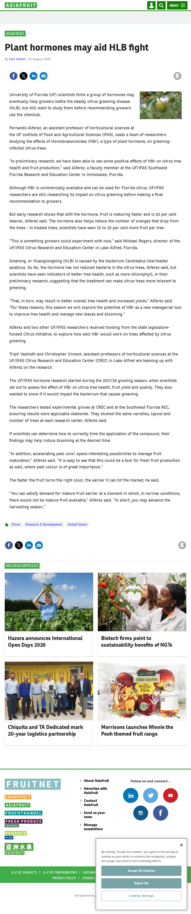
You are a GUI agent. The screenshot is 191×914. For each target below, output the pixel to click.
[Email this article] (43, 76)
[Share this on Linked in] (33, 76)
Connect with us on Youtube (170, 795)
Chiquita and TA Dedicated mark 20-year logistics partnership (45, 730)
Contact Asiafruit (91, 802)
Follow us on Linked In (130, 795)
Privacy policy (64, 878)
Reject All (141, 883)
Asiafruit (15, 33)
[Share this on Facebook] (13, 76)
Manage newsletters (93, 826)
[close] (181, 66)
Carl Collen (17, 59)
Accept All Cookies (141, 871)
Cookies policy (94, 878)
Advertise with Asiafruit (95, 790)
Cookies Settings (141, 896)
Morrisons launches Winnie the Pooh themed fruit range (137, 730)
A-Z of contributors (60, 872)
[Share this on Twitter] (23, 76)
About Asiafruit (96, 780)
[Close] (181, 845)
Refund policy (95, 872)
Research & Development (44, 524)
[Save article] (177, 76)
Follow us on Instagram (140, 812)
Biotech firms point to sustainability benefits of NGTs (136, 641)
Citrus (15, 524)
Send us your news (94, 814)
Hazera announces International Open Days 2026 (45, 641)
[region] (141, 874)
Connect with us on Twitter (150, 795)
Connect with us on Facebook (160, 812)
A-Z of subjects (24, 872)
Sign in (122, 66)
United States (77, 524)
